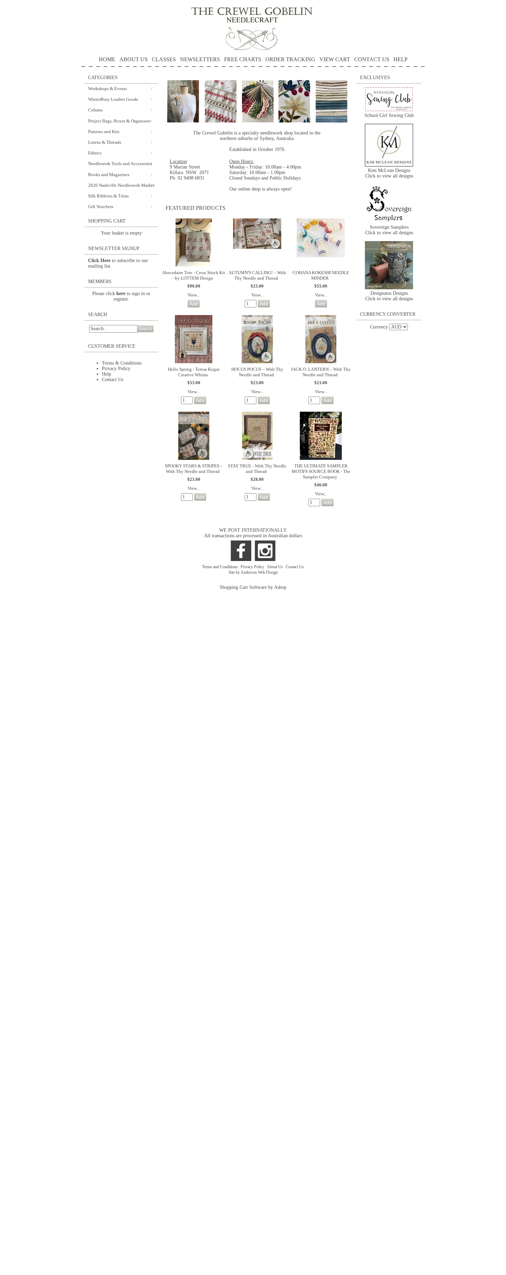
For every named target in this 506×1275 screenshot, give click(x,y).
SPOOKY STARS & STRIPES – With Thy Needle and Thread (194, 468)
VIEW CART (334, 59)
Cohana (95, 109)
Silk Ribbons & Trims (108, 195)
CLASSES (164, 59)
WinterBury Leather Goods (113, 99)
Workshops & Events (107, 88)
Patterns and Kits (103, 131)
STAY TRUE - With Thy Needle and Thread (257, 468)
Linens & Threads (104, 142)
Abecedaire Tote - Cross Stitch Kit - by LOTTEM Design (193, 275)
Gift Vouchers (100, 206)
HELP (400, 59)
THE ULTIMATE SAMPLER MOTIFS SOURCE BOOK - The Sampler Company (321, 471)
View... (194, 295)
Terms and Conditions (220, 566)
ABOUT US (133, 59)
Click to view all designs (389, 176)
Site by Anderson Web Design (253, 572)
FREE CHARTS (242, 59)
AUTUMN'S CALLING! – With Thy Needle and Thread (257, 275)
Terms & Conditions (121, 363)
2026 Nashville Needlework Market (121, 185)
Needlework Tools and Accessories (120, 163)
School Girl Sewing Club (389, 115)
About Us (275, 566)
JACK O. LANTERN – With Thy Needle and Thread (321, 372)
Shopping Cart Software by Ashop (253, 587)
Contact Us (112, 379)
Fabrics (95, 152)
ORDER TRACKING (290, 59)
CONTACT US (371, 59)
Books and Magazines (108, 174)
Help (106, 374)
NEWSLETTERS (200, 59)
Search (145, 328)
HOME (107, 59)
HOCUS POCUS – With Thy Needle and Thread (257, 372)
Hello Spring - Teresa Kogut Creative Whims (194, 372)
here (120, 293)
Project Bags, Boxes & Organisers (119, 120)
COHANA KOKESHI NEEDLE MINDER (321, 275)
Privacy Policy (116, 368)
